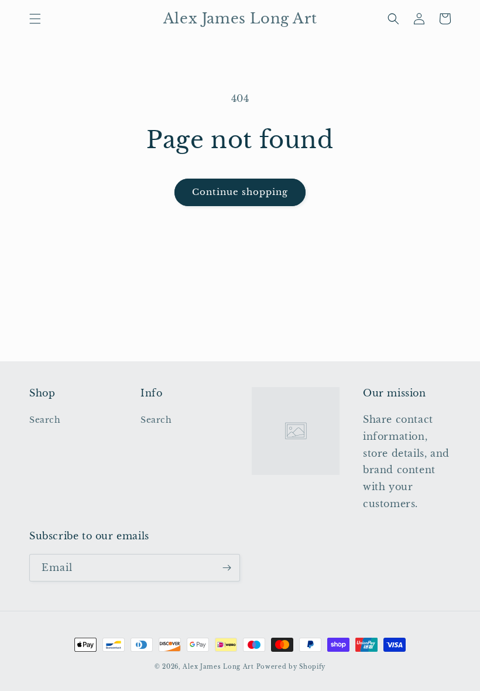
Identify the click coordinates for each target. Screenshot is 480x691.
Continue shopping (240, 191)
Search (45, 420)
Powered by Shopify (291, 667)
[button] (35, 19)
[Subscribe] (226, 567)
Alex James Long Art (218, 667)
